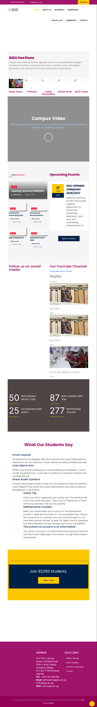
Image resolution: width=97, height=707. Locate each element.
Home (36, 10)
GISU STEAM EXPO (16, 238)
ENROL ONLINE (72, 658)
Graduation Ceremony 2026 (16, 214)
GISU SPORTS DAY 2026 (37, 239)
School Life (57, 20)
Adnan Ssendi (17, 194)
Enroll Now (83, 2)
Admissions (73, 10)
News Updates (72, 662)
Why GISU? (55, 308)
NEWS (14, 187)
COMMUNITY (71, 20)
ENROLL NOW (48, 580)
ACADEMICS (59, 10)
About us (46, 10)
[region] (48, 38)
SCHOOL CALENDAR (74, 667)
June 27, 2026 (16, 222)
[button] (11, 38)
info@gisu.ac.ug (36, 2)
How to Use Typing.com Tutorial (64, 372)
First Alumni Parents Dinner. (37, 214)
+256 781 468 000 (17, 2)
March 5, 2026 (16, 244)
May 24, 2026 (37, 222)
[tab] (69, 299)
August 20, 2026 (30, 194)
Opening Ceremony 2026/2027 (27, 190)
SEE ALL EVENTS (69, 239)
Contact (84, 20)
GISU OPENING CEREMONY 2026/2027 (75, 189)
